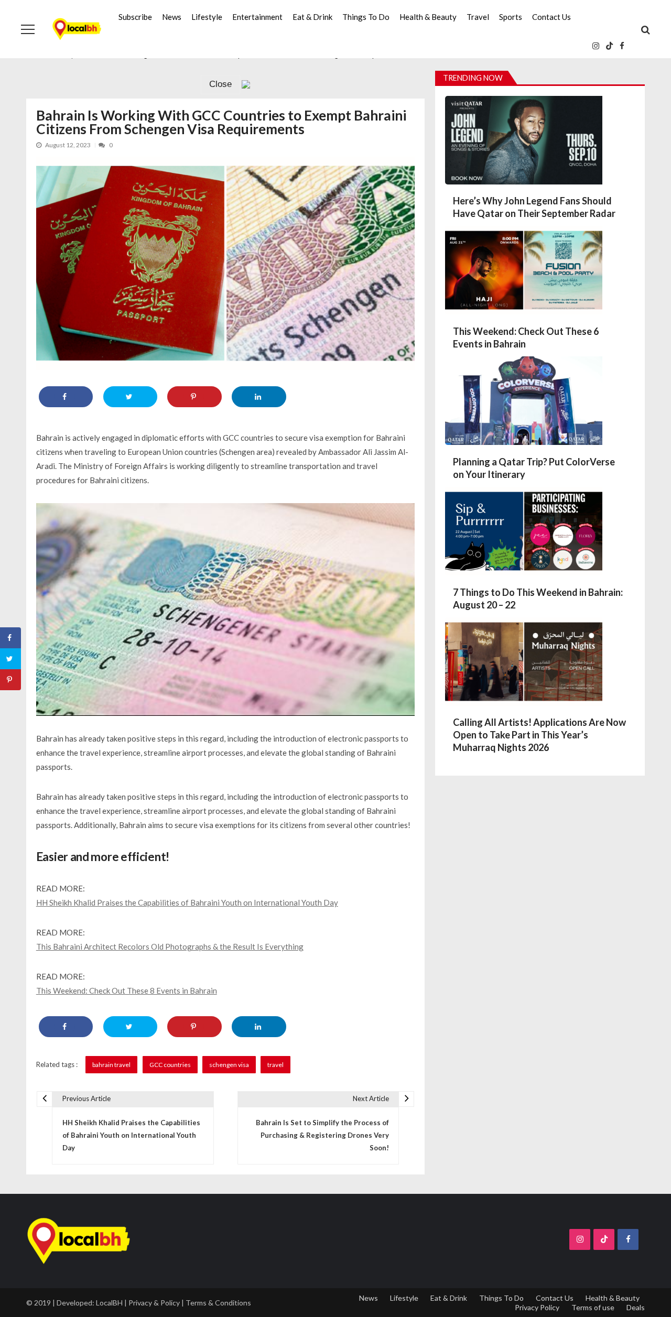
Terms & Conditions (218, 1302)
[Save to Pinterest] (194, 396)
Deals (635, 1307)
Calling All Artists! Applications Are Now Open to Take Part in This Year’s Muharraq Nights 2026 (539, 734)
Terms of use (592, 1307)
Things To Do (365, 16)
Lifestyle (206, 16)
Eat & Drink (312, 16)
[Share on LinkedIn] (259, 396)
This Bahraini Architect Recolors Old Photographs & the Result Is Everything (170, 946)
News (171, 16)
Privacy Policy (537, 1307)
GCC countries (170, 1065)
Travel (478, 16)
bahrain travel (111, 1065)
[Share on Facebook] (66, 396)
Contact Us (551, 16)
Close (220, 84)
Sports (510, 16)
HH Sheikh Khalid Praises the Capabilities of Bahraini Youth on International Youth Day (187, 902)
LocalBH (109, 1302)
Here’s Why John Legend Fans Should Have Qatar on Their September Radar (534, 207)
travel (275, 1065)
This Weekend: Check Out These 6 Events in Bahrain (526, 337)
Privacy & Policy (154, 1302)
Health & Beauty (428, 16)
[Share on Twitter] (130, 396)
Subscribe (135, 16)
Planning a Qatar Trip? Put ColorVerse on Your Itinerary (534, 468)
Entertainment (257, 16)
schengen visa (229, 1065)
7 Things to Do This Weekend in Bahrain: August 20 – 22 (538, 598)
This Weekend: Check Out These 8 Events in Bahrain (126, 990)
